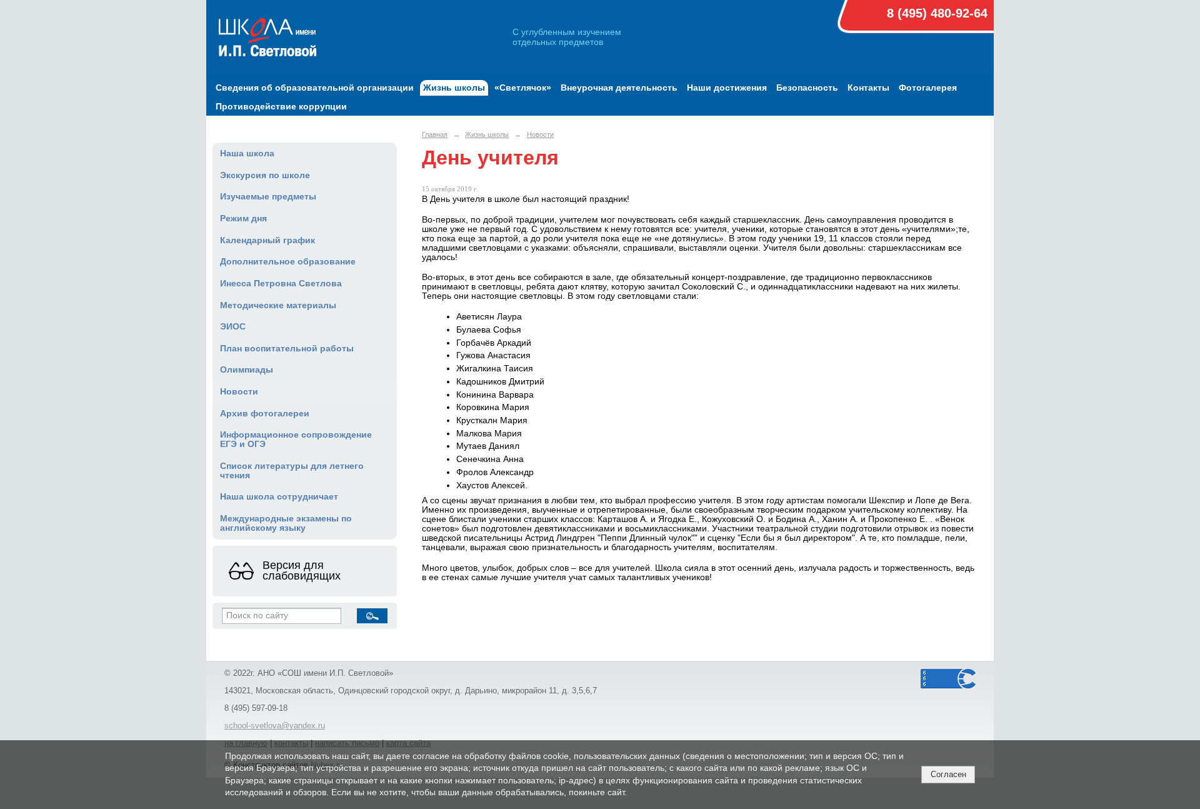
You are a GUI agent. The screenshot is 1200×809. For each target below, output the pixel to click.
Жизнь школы (454, 88)
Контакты (868, 88)
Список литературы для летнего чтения (292, 470)
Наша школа (247, 153)
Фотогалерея (928, 88)
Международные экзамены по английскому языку (286, 523)
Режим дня (243, 218)
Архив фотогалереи (264, 413)
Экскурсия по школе (265, 175)
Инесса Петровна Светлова (281, 283)
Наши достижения (727, 88)
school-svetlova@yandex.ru (274, 725)
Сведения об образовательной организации (315, 88)
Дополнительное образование (288, 261)
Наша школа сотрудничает (279, 496)
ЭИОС (233, 326)
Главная (435, 134)
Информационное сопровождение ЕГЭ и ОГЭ (296, 439)
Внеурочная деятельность (619, 88)
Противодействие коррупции (281, 106)
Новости (239, 391)
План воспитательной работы (287, 348)
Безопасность (807, 88)
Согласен (948, 774)
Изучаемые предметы (268, 196)
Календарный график (267, 240)
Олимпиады (246, 369)
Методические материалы (278, 305)
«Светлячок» (522, 88)
